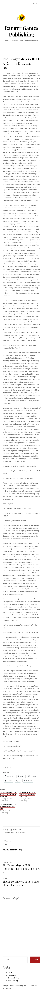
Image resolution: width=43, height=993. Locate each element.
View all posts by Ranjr (12, 850)
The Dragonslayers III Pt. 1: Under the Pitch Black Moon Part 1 (27, 795)
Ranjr (6, 830)
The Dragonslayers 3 (18, 832)
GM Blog (7, 832)
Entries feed (12, 975)
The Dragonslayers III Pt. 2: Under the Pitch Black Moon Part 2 (8, 795)
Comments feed (13, 978)
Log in (10, 973)
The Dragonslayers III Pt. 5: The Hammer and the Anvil (8, 806)
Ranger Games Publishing (21, 31)
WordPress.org (13, 981)
